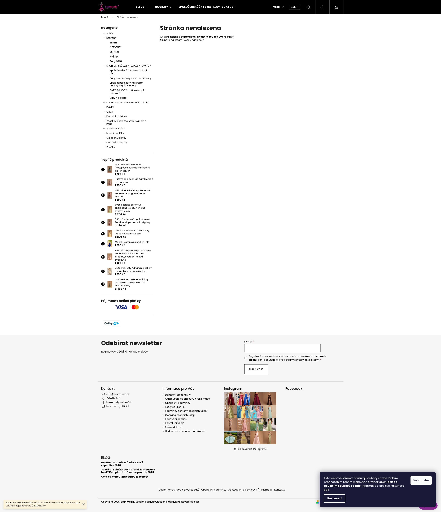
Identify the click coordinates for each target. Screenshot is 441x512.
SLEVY (109, 33)
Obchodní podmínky (177, 403)
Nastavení (334, 498)
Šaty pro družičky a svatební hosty (130, 78)
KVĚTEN (114, 56)
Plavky (110, 107)
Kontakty (279, 489)
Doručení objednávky (178, 395)
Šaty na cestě (118, 98)
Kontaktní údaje (174, 423)
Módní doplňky (115, 133)
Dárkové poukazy (116, 142)
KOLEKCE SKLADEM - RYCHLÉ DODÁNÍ (127, 102)
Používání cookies (176, 419)
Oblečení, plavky (116, 138)
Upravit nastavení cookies (183, 502)
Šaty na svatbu (115, 128)
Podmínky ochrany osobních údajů (186, 411)
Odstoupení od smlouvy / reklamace (187, 398)
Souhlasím (421, 480)
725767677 (113, 398)
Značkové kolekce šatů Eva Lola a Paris (126, 122)
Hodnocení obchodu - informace (185, 431)
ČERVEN (114, 52)
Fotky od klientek (175, 407)
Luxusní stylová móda (119, 402)
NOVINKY (111, 38)
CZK (293, 6)
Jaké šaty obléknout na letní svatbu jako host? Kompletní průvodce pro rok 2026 (128, 471)
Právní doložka (173, 427)
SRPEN (113, 42)
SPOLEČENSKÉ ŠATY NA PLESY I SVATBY (128, 66)
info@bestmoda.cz (117, 394)
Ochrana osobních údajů (180, 415)
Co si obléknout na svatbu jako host (124, 476)
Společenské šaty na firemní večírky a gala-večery (127, 84)
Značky (110, 147)
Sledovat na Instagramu (252, 449)
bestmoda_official (117, 406)
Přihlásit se (256, 369)
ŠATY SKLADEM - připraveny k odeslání (127, 91)
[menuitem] (141, 7)
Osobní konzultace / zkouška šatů (179, 489)
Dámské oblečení (116, 116)
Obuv (109, 111)
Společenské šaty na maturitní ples (128, 72)
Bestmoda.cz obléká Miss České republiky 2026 (122, 464)
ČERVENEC (116, 47)
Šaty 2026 (116, 61)
